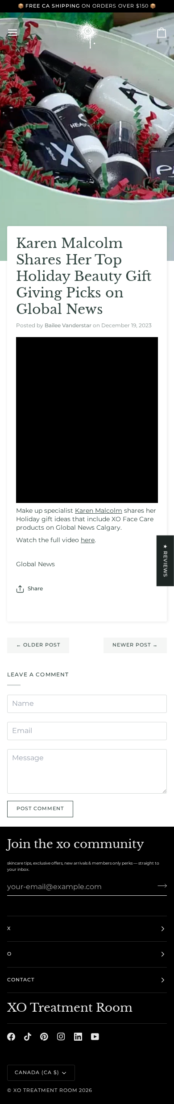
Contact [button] (20, 980)
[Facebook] (11, 1037)
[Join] (159, 885)
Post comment (40, 809)
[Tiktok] (27, 1037)
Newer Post (135, 645)
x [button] (9, 928)
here (88, 540)
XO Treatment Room (45, 1090)
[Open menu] (20, 32)
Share (35, 588)
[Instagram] (61, 1037)
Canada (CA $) (37, 1072)
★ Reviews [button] (165, 560)
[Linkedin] (78, 1037)
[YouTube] (95, 1037)
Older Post (38, 645)
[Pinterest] (44, 1037)
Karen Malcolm (98, 511)
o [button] (9, 954)
